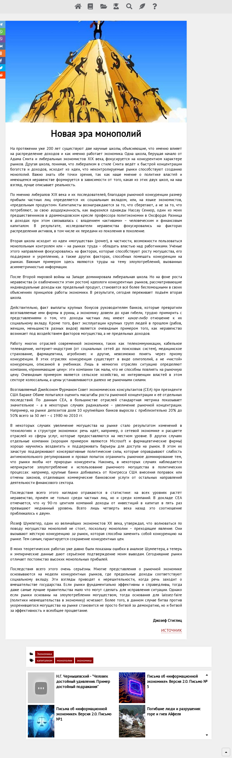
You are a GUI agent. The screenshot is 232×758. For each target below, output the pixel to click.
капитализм (44, 660)
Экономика (44, 654)
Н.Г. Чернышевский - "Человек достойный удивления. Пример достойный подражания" (83, 681)
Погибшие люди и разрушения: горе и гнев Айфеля (174, 711)
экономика (84, 660)
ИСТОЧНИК (171, 630)
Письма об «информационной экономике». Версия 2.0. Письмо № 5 (177, 681)
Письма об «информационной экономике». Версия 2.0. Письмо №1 (83, 714)
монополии (64, 660)
